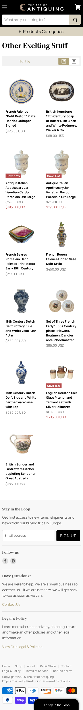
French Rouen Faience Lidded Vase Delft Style (61, 259)
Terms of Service (36, 671)
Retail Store (48, 666)
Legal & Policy (11, 671)
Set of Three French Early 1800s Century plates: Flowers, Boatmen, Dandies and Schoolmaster (61, 330)
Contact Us (11, 604)
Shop (18, 666)
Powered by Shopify (56, 681)
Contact (66, 666)
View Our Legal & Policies (22, 646)
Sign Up (68, 535)
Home (6, 666)
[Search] (75, 20)
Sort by (24, 61)
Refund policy (62, 671)
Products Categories (43, 31)
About (31, 666)
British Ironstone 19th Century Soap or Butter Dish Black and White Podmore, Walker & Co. (61, 120)
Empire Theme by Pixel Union (21, 681)
